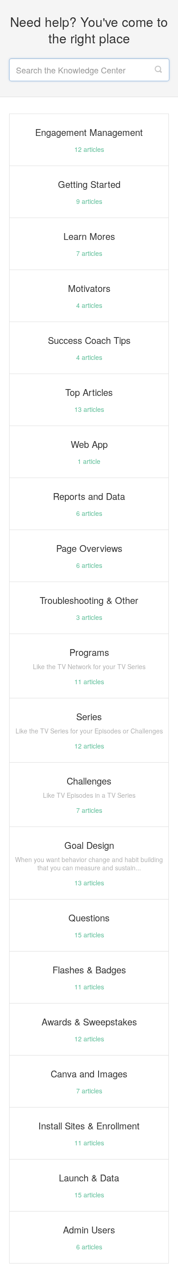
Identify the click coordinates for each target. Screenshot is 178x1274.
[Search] (158, 69)
